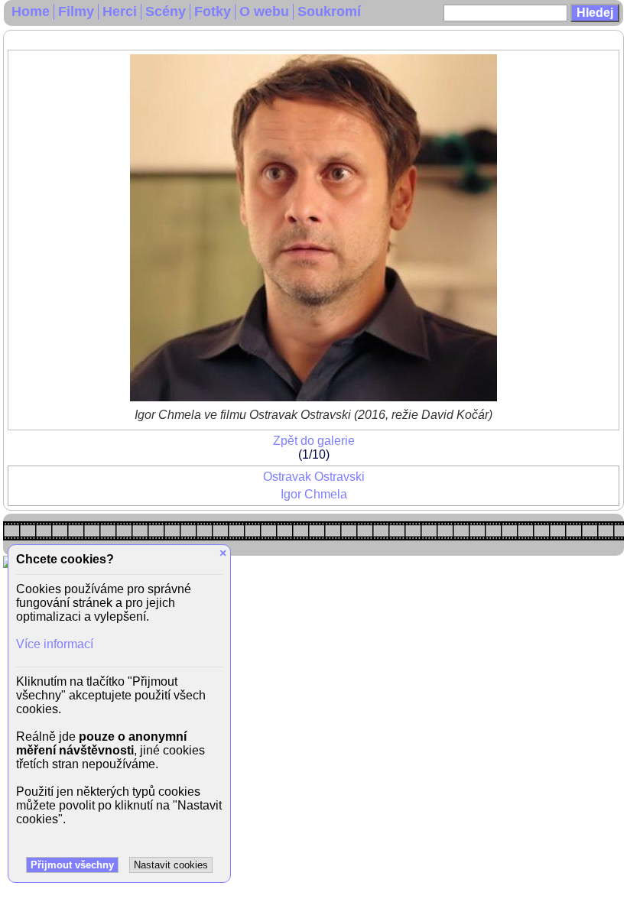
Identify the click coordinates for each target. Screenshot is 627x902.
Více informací (54, 644)
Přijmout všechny (72, 865)
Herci (119, 11)
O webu (264, 11)
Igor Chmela (314, 494)
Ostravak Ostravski (314, 476)
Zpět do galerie (314, 440)
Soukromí (329, 11)
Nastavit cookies (171, 865)
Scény (165, 11)
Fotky (212, 11)
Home (30, 11)
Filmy (76, 11)
